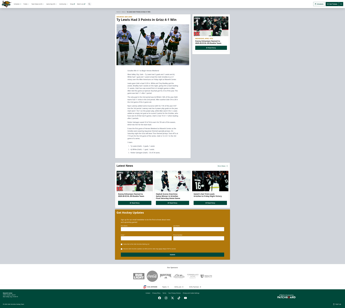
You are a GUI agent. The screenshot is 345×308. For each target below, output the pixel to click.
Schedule (16, 4)
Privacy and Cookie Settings (191, 293)
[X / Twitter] (172, 297)
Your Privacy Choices (174, 293)
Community (62, 4)
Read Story (212, 48)
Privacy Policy (156, 293)
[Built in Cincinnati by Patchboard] (286, 296)
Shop (71, 4)
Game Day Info (50, 4)
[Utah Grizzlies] (6, 4)
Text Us (338, 304)
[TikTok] (178, 297)
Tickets (25, 4)
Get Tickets (333, 4)
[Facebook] (159, 297)
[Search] (89, 4)
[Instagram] (166, 297)
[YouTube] (185, 297)
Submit (172, 255)
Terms (164, 293)
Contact (148, 293)
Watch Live (80, 4)
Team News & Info (36, 4)
